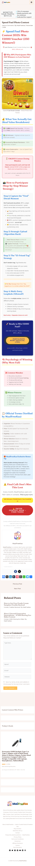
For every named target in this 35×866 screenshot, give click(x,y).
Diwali (15, 47)
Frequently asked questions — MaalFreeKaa (17, 835)
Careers (17, 845)
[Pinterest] (17, 850)
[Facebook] (15, 571)
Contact (17, 832)
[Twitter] (19, 571)
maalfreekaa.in (8, 566)
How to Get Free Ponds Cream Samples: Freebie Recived (16, 604)
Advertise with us (17, 830)
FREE (8, 130)
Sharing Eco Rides (18, 619)
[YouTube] (20, 850)
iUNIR (11, 619)
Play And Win (17, 828)
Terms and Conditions (17, 839)
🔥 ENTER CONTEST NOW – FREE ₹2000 (17, 510)
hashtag (26, 378)
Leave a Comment (8, 25)
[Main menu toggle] (31, 2)
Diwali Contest (15, 110)
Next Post (17, 588)
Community (22, 523)
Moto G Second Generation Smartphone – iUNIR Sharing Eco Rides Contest (17, 615)
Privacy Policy (17, 837)
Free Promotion (17, 847)
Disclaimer (18, 841)
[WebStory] (25, 850)
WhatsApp (7, 466)
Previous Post (17, 584)
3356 (8, 764)
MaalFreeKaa (18, 63)
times (15, 309)
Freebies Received (14, 607)
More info (22, 769)
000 (8, 128)
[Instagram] (15, 850)
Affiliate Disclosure (17, 843)
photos (23, 65)
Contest (19, 47)
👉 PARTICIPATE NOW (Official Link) (17, 340)
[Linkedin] (22, 850)
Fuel (8, 110)
